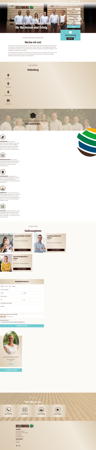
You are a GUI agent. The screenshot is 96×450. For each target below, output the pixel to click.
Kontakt (74, 23)
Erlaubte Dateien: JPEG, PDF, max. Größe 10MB (8, 314)
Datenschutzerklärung (4, 320)
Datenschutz (18, 442)
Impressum (18, 441)
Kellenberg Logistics (74, 16)
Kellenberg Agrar (73, 12)
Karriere (74, 26)
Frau (10, 286)
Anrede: (2, 286)
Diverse (14, 286)
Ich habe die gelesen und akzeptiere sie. (13, 322)
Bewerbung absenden (22, 325)
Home (73, 9)
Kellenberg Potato (73, 19)
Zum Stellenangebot (22, 249)
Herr (7, 286)
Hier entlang (70, 38)
